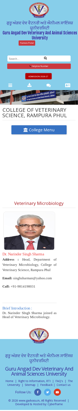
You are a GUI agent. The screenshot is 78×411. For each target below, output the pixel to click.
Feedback (46, 385)
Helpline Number (39, 66)
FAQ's (59, 381)
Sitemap (30, 385)
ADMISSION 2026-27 (38, 76)
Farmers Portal (27, 43)
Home (9, 381)
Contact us (64, 385)
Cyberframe (55, 404)
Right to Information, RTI (34, 381)
